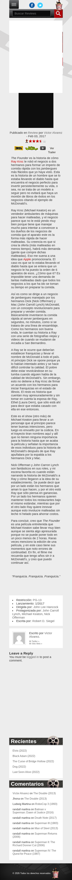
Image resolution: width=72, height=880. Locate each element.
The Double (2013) (44, 793)
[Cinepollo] (59, 6)
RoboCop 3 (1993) (46, 803)
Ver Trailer (52, 148)
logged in (33, 657)
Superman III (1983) (46, 823)
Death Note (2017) (46, 817)
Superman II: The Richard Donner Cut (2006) (34, 844)
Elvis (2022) (20, 750)
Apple (27, 259)
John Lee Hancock (45, 607)
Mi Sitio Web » (35, 644)
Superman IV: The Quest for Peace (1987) (34, 852)
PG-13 (37, 600)
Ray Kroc (17, 161)
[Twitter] (40, 5)
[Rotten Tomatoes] (32, 148)
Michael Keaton (32, 614)
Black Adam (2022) (24, 755)
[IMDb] (19, 148)
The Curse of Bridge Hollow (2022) (33, 761)
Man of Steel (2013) (46, 828)
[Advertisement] (36, 56)
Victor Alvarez (53, 132)
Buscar (58, 13)
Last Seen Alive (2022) (26, 771)
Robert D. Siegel (43, 621)
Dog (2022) (19, 766)
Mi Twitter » (34, 641)
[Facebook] (32, 5)
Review (33, 132)
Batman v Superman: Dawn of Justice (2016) (33, 811)
